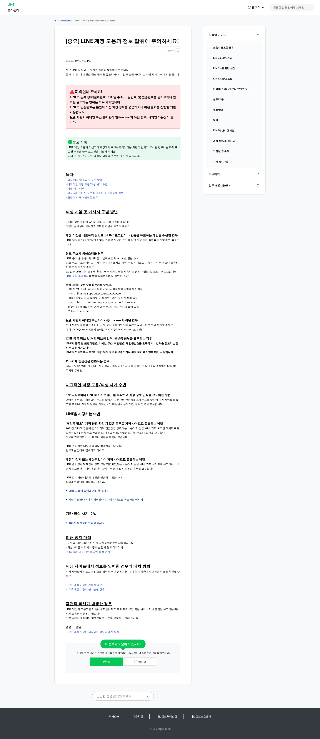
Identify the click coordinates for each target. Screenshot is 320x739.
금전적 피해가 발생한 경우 (82, 197)
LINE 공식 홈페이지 (77, 276)
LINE (10, 4)
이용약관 (138, 716)
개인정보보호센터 (200, 716)
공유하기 (171, 50)
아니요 (142, 661)
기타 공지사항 (66, 20)
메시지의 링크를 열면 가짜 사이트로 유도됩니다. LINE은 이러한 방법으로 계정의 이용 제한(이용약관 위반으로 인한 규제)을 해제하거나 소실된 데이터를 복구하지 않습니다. (123, 500)
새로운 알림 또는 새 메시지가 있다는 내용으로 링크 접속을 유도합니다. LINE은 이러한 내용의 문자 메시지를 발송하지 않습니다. (107, 491)
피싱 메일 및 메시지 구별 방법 (84, 180)
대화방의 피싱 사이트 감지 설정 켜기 (88, 551)
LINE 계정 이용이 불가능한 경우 (86, 589)
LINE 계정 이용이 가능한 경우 (84, 585)
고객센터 (13, 10)
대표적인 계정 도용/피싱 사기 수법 (87, 184)
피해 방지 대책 (75, 188)
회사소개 (114, 716)
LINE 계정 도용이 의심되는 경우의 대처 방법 (93, 632)
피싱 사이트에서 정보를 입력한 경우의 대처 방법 (95, 193)
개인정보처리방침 (166, 716)
